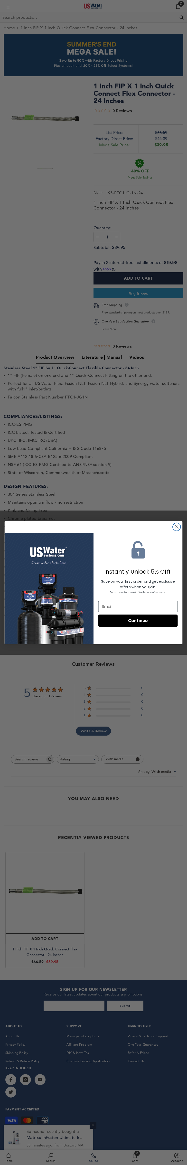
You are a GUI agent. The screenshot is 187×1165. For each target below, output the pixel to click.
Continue (138, 620)
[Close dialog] (177, 527)
